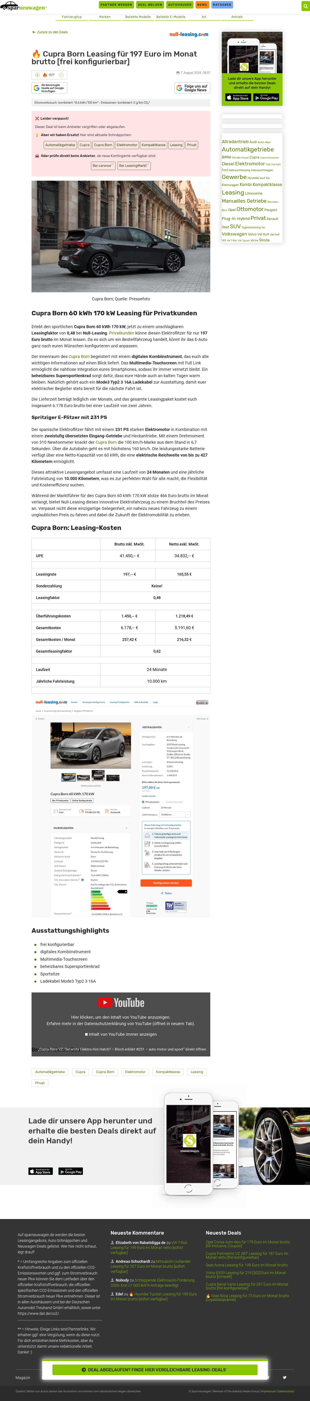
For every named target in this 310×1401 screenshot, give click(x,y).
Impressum (268, 1391)
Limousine (253, 193)
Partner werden (116, 4)
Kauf (262, 178)
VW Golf (263, 234)
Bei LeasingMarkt (134, 165)
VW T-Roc (232, 240)
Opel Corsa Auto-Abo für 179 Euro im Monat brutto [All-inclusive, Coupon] (248, 1244)
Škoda (264, 240)
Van (263, 227)
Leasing (176, 145)
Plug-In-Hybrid (236, 218)
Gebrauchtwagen (262, 170)
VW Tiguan (244, 240)
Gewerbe (234, 176)
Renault (272, 219)
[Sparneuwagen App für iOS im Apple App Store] (238, 97)
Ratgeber (222, 4)
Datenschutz (286, 1391)
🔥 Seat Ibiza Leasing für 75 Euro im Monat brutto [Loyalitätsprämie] (247, 1297)
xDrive (254, 240)
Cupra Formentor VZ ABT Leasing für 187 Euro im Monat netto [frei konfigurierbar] (247, 1255)
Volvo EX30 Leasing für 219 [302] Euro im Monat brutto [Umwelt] (246, 1274)
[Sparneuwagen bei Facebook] (268, 1377)
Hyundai (253, 178)
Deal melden (150, 4)
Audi (253, 142)
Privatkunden (121, 333)
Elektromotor (127, 145)
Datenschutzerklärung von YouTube (139, 1023)
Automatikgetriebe (60, 145)
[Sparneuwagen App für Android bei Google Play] (266, 97)
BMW (226, 157)
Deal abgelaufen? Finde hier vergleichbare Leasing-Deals (157, 1369)
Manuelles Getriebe (244, 201)
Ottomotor (250, 209)
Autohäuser (180, 4)
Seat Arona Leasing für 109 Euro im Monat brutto (247, 1265)
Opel (232, 210)
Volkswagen (234, 234)
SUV (235, 226)
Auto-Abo (264, 142)
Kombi (246, 184)
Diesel (228, 163)
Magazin (23, 1377)
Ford (225, 170)
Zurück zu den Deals (52, 32)
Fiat (268, 164)
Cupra (84, 145)
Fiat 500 (276, 164)
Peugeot (270, 210)
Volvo (252, 234)
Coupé (245, 157)
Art (204, 17)
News (202, 4)
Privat (191, 145)
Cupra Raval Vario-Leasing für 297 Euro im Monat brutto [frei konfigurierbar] (247, 1286)
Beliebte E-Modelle (171, 17)
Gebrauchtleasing (239, 170)
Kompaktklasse (154, 145)
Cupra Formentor (269, 157)
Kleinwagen (230, 185)
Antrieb (237, 17)
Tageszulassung (251, 227)
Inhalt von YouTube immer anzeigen (123, 1034)
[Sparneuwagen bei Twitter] (284, 1377)
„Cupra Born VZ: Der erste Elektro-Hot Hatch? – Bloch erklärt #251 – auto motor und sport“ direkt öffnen (122, 1049)
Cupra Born (103, 145)
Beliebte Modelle (138, 17)
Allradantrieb (235, 141)
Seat (225, 227)
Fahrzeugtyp (72, 17)
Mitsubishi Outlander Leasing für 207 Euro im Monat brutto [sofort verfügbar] (151, 1266)
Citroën (236, 157)
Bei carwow (103, 165)
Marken (105, 17)
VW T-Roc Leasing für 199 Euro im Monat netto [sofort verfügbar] (149, 1247)
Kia (268, 178)
